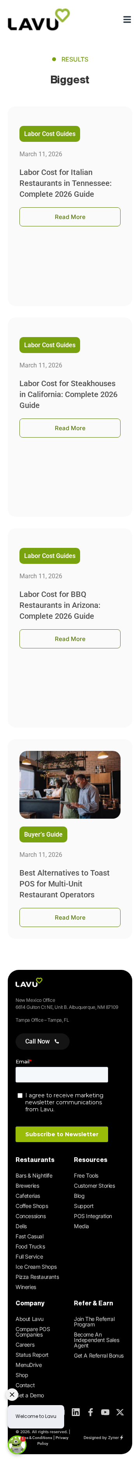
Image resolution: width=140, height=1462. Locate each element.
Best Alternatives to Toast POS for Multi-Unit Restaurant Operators (64, 883)
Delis (21, 1226)
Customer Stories (94, 1185)
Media (81, 1226)
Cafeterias (28, 1195)
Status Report (32, 1354)
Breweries (27, 1185)
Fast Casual (30, 1236)
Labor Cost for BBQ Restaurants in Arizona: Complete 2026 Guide (59, 605)
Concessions (31, 1216)
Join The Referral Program (94, 1321)
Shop (22, 1375)
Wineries (26, 1287)
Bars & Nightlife (34, 1175)
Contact (25, 1385)
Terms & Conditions (34, 1438)
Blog (79, 1195)
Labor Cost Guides (49, 134)
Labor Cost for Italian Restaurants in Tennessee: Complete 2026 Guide (65, 183)
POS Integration (93, 1216)
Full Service (29, 1256)
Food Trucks (30, 1246)
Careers (25, 1344)
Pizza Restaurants (37, 1276)
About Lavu (30, 1318)
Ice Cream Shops (36, 1266)
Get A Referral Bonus (99, 1355)
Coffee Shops (32, 1205)
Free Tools (86, 1175)
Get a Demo (30, 1395)
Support (83, 1205)
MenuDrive (29, 1364)
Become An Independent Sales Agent (96, 1340)
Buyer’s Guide (43, 834)
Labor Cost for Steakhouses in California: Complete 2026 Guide (68, 394)
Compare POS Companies (33, 1332)
